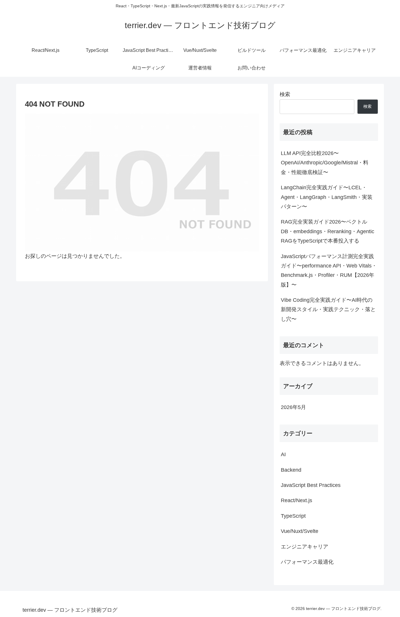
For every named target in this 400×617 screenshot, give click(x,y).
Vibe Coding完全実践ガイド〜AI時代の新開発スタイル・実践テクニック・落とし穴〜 (328, 309)
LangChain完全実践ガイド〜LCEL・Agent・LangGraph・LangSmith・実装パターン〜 (326, 197)
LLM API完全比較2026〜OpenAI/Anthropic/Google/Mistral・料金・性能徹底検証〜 (324, 162)
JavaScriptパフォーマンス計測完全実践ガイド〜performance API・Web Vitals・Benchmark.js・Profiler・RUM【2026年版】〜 (329, 270)
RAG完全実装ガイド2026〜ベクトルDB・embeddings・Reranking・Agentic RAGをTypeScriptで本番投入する (327, 231)
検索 (285, 94)
